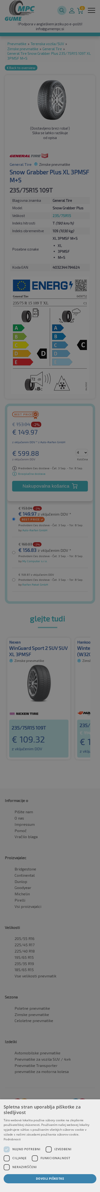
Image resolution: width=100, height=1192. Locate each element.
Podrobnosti (12, 1139)
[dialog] (50, 1145)
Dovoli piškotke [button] (50, 1179)
